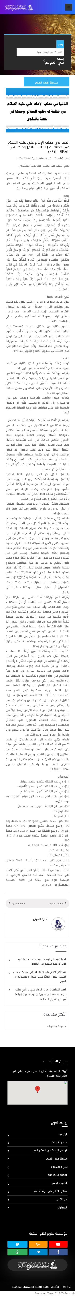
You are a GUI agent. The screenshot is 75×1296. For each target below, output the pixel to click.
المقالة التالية (18, 903)
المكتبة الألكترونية (58, 1174)
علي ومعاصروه (59, 1166)
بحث (60, 44)
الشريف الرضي (60, 1183)
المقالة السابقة (56, 903)
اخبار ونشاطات (60, 1142)
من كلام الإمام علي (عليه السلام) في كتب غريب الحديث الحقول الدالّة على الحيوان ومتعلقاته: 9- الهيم (39, 977)
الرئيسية (63, 1134)
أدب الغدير (62, 1199)
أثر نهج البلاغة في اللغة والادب (50, 1150)
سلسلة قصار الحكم (57, 1158)
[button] (37, 1089)
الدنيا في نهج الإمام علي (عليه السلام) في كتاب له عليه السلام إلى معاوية (42, 961)
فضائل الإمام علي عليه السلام (51, 1191)
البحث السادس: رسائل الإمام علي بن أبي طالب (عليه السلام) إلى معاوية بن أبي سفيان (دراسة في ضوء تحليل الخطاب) (40, 994)
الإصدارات (62, 1207)
